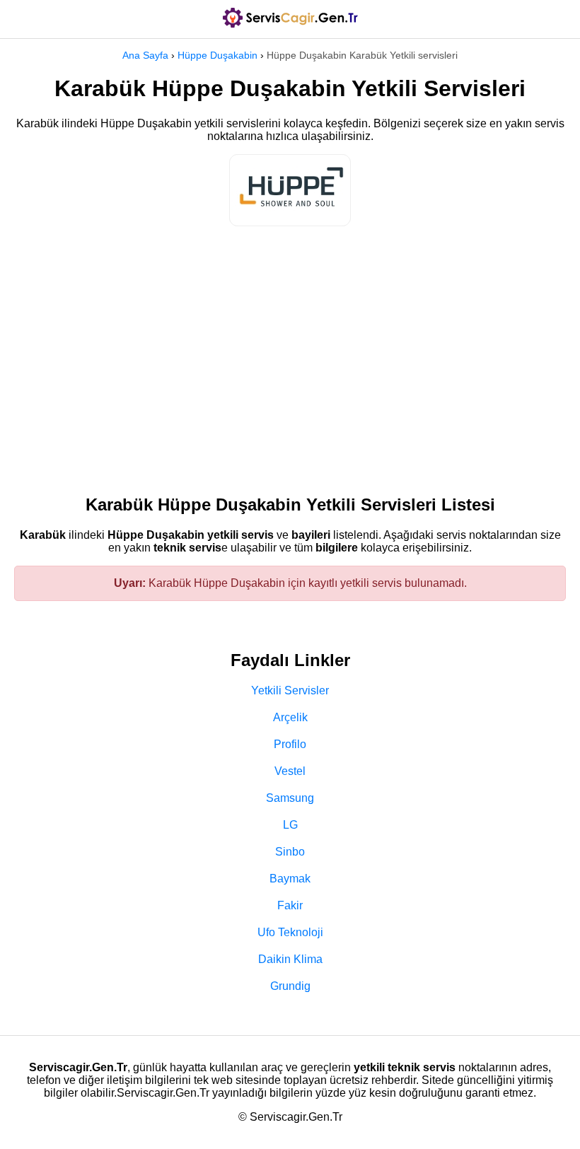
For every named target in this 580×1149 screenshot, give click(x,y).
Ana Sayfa (145, 55)
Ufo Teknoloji (290, 932)
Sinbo (290, 852)
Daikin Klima (290, 959)
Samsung (290, 798)
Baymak (290, 879)
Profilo (290, 744)
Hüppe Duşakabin (217, 55)
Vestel (290, 771)
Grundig (290, 986)
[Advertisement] (290, 354)
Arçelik (290, 717)
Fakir (290, 905)
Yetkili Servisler (290, 690)
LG (290, 825)
